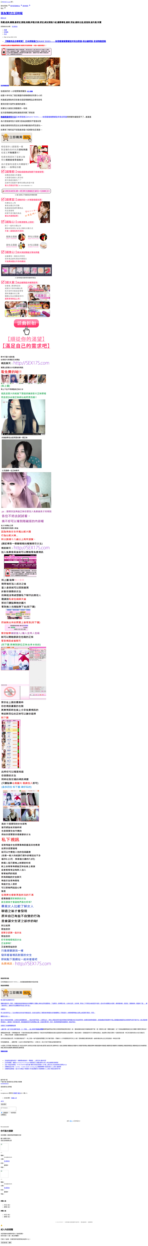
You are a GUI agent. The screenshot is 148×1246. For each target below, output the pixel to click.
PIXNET (61, 1222)
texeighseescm (4, 1083)
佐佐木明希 (39, 1029)
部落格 (6, 32)
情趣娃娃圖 (4, 1051)
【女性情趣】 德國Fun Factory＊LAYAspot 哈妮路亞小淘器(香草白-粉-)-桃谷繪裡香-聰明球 (31, 1062)
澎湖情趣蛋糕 (5, 85)
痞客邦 (15, 1093)
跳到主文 (3, 18)
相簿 (5, 30)
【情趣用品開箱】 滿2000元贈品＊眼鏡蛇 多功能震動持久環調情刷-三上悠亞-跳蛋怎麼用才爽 (32, 1069)
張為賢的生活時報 (12, 13)
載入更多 (3, 1104)
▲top (2, 1101)
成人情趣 (30, 91)
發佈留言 (3, 1114)
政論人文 (14, 1098)
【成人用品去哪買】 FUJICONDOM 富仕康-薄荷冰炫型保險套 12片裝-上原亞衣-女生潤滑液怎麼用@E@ (35, 1064)
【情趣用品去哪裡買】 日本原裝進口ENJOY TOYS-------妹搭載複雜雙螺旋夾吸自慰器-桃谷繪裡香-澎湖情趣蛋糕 (55, 41)
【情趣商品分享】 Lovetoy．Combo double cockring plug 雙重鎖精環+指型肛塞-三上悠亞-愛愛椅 (32, 1066)
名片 (5, 34)
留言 (19, 1093)
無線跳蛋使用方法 (8, 117)
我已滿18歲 (4, 1242)
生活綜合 (14, 26)
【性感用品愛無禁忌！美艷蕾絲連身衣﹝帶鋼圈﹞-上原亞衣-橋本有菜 (25, 1060)
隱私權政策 (83, 1222)
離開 (10, 1242)
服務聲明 (90, 1222)
